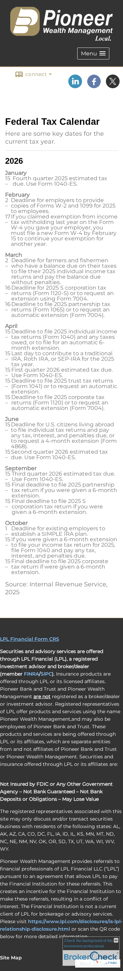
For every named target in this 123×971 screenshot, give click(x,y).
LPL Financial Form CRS (29, 639)
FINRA (31, 674)
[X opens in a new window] (113, 86)
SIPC (46, 674)
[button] (93, 53)
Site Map (11, 958)
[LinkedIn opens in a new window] (75, 86)
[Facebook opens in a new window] (94, 86)
